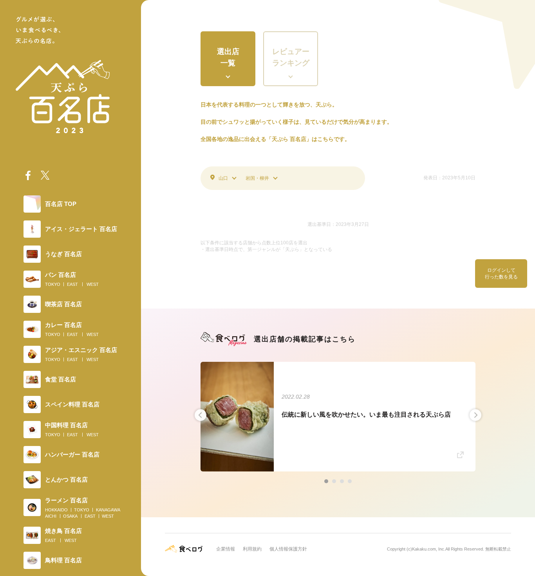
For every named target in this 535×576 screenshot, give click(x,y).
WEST (93, 284)
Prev (200, 415)
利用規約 (252, 549)
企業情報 (225, 549)
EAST (72, 284)
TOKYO (52, 284)
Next (475, 415)
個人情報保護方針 (288, 549)
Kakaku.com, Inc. (428, 549)
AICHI (50, 516)
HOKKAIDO (56, 509)
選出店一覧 (228, 57)
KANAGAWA (108, 509)
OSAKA (70, 516)
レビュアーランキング (290, 57)
